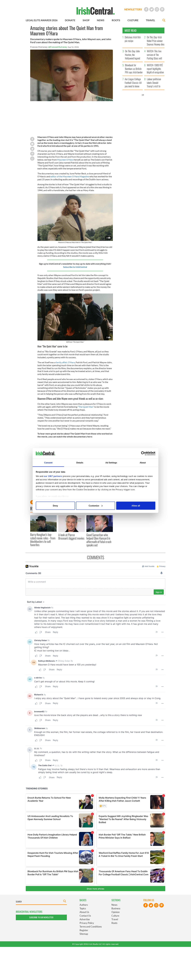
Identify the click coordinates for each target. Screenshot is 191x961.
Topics (83, 908)
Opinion (115, 912)
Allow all (136, 505)
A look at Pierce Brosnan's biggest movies (71, 536)
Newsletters (133, 9)
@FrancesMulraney (57, 47)
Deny (55, 505)
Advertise (85, 919)
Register (84, 930)
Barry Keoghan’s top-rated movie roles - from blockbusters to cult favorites (42, 539)
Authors (84, 904)
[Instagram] (157, 9)
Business (115, 908)
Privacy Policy (87, 922)
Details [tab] (79, 462)
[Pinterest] (162, 9)
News (114, 904)
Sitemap (84, 933)
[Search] (163, 20)
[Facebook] (146, 9)
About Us (84, 912)
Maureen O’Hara (65, 159)
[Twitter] (151, 9)
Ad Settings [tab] (111, 462)
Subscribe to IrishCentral (75, 267)
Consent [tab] (48, 462)
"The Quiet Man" (86, 406)
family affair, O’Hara (65, 362)
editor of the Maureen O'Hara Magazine (69, 176)
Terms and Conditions (91, 926)
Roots (114, 922)
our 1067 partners (53, 476)
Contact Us (85, 915)
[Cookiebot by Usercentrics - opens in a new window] (143, 453)
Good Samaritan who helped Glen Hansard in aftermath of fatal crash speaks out (98, 540)
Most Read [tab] (130, 30)
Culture (115, 915)
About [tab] (143, 462)
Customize (94, 505)
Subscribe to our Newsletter (41, 917)
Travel (114, 919)
